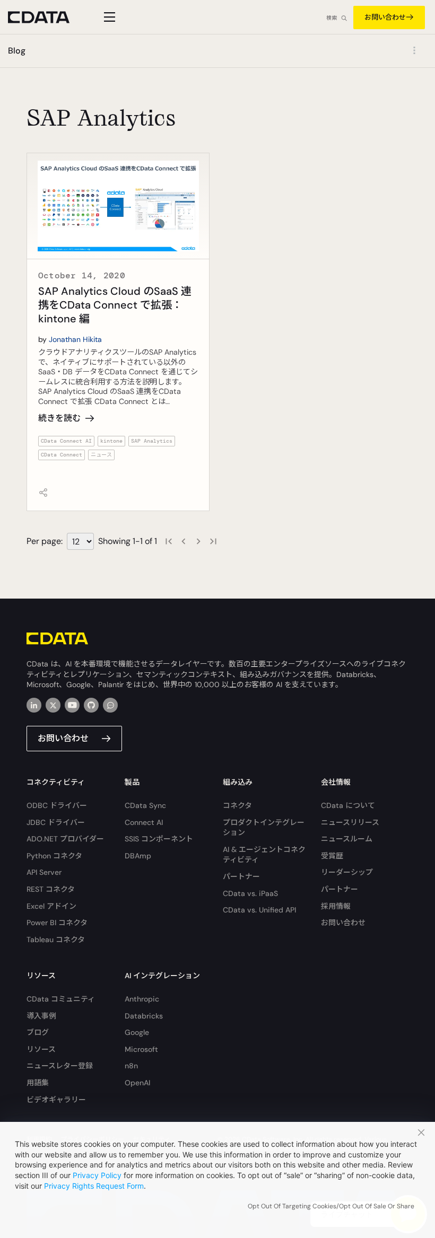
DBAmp (138, 856)
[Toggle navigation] (108, 17)
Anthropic (142, 999)
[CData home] (46, 17)
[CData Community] (110, 705)
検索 (331, 17)
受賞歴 (332, 856)
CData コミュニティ (61, 999)
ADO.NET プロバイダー (65, 839)
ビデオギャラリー (56, 1099)
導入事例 (41, 1016)
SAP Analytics (151, 440)
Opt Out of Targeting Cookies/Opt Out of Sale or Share (331, 1206)
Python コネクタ (54, 856)
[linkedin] (34, 705)
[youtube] (72, 705)
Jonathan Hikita (75, 339)
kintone (111, 440)
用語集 (38, 1082)
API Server (44, 872)
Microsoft (141, 1049)
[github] (91, 705)
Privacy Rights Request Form (94, 1185)
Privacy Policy (97, 1175)
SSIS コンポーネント (159, 839)
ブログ (38, 1032)
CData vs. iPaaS (250, 893)
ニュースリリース (350, 822)
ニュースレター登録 (60, 1065)
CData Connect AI (66, 440)
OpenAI (137, 1082)
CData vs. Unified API (259, 910)
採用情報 (336, 906)
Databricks (144, 1016)
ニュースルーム (346, 839)
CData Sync (145, 805)
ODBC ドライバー (57, 805)
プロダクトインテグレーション (263, 828)
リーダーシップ (347, 872)
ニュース (101, 454)
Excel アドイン (51, 906)
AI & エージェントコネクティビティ (264, 855)
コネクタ (237, 805)
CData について (348, 805)
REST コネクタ (51, 889)
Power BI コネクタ (57, 922)
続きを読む (59, 418)
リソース (41, 1049)
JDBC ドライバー (56, 822)
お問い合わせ (385, 17)
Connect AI (144, 822)
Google (137, 1032)
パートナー (241, 876)
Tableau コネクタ (56, 939)
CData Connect (61, 454)
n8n (131, 1065)
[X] (53, 705)
